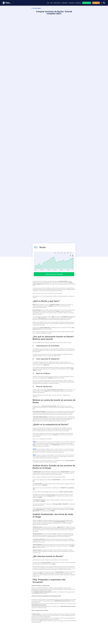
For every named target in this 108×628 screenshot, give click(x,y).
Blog (96, 2)
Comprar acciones (86, 2)
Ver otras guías (37, 8)
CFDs (51, 2)
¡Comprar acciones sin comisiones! (54, 274)
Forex (48, 2)
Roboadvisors (78, 2)
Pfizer (34, 442)
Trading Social (71, 2)
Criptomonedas (65, 2)
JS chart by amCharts (38, 267)
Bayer (34, 455)
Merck (34, 449)
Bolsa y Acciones (57, 2)
